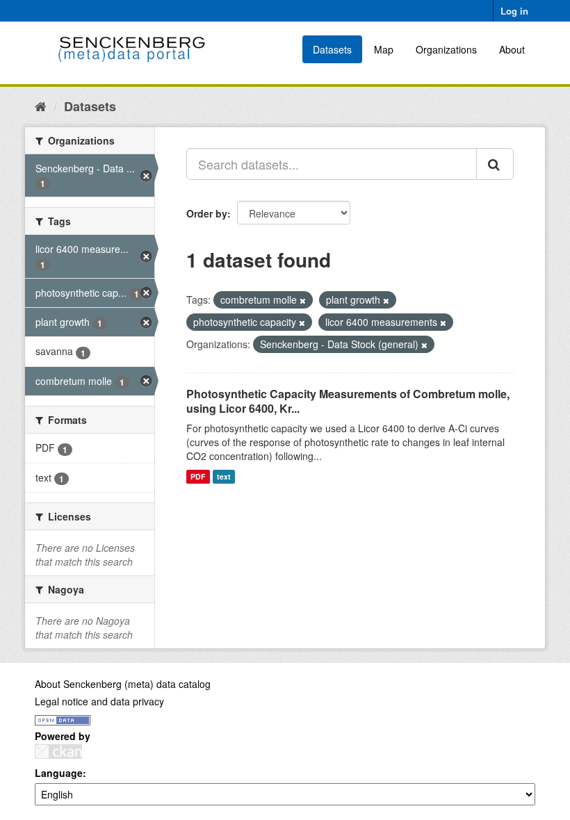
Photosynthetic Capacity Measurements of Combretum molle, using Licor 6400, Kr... (348, 401)
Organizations (446, 49)
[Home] (41, 106)
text (224, 476)
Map (383, 49)
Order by (206, 213)
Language (59, 773)
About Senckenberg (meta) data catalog (123, 684)
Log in (514, 10)
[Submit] (495, 164)
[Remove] (303, 300)
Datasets (332, 49)
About (512, 49)
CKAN (58, 751)
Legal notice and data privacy (99, 701)
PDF (197, 476)
